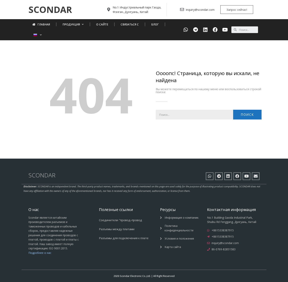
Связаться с (130, 24)
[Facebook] (215, 29)
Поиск (247, 114)
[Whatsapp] (185, 29)
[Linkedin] (205, 29)
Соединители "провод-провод (120, 220)
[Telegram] (195, 29)
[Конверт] (256, 176)
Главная (43, 24)
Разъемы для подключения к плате (124, 238)
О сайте (102, 24)
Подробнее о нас (39, 253)
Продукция (71, 24)
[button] (50, 9)
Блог (155, 24)
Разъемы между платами (116, 229)
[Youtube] (225, 29)
